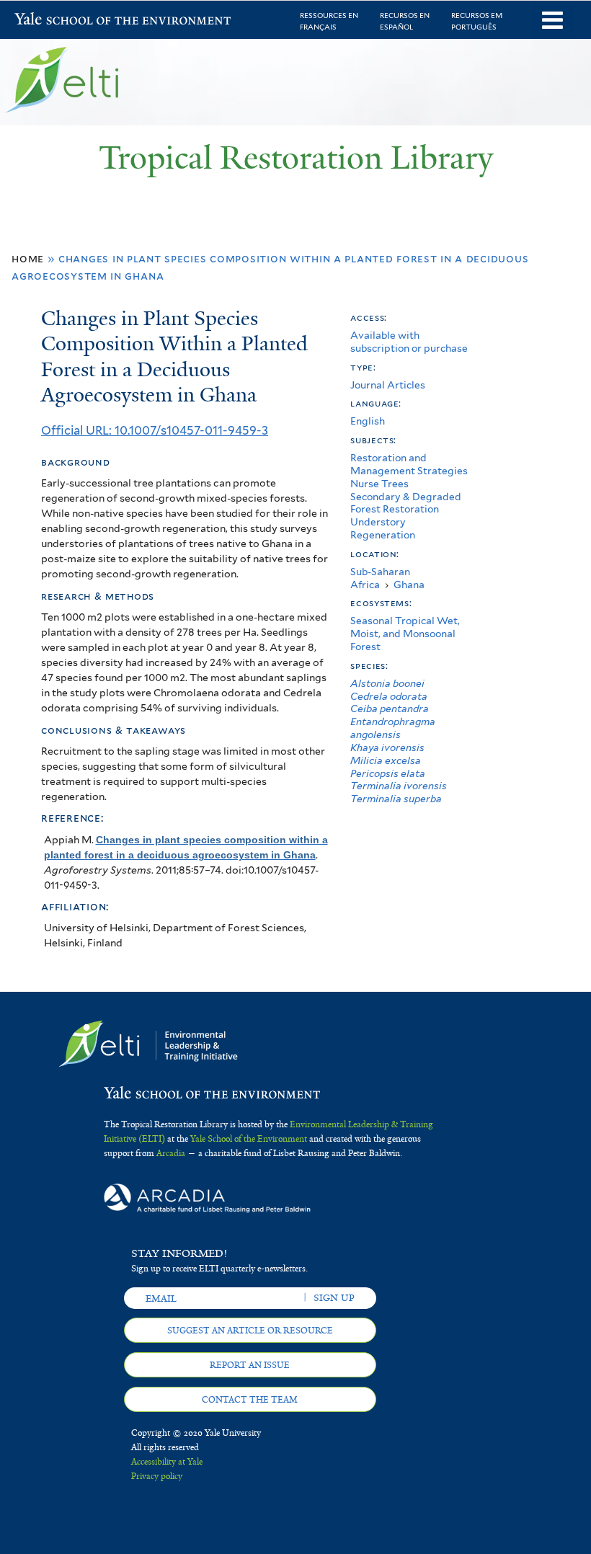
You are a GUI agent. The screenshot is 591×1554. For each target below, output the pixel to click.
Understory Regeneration (382, 528)
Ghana (409, 584)
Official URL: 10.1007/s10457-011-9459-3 (154, 430)
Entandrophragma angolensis (392, 728)
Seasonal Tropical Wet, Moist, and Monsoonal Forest (405, 633)
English (367, 421)
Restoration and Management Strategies (409, 464)
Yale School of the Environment (51, 20)
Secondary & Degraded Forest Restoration (405, 503)
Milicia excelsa (385, 760)
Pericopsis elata (387, 773)
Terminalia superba (396, 798)
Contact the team (250, 1400)
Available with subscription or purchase (409, 341)
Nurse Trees (379, 483)
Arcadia (170, 1153)
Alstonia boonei (387, 683)
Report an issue (250, 1365)
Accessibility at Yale (167, 1462)
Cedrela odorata (388, 696)
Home (28, 258)
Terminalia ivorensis (398, 785)
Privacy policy (156, 1476)
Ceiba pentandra (389, 708)
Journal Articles (387, 385)
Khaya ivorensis (387, 747)
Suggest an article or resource (250, 1330)
